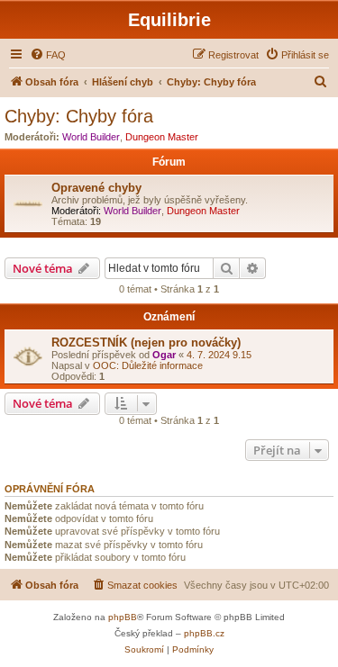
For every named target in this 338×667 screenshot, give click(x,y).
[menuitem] (48, 55)
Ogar (164, 354)
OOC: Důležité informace (148, 365)
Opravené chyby (96, 187)
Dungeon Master (161, 136)
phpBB (122, 617)
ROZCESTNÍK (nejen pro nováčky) (146, 342)
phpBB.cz (204, 633)
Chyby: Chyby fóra (79, 116)
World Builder (91, 136)
